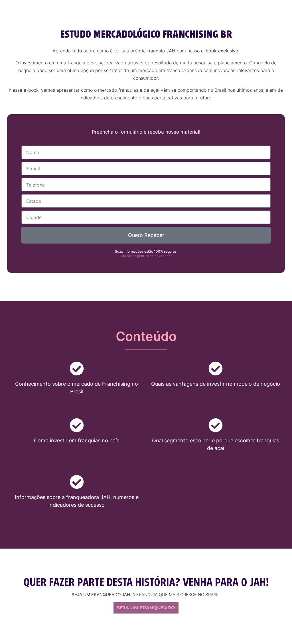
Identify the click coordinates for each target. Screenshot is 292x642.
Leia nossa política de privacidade (146, 256)
